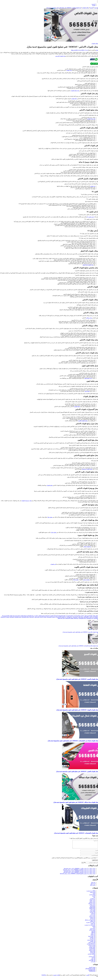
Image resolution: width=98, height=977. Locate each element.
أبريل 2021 (93, 883)
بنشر (94, 897)
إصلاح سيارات (92, 894)
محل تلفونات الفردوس (60, 56)
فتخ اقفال (93, 932)
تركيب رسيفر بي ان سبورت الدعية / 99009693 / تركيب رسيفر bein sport (79, 871)
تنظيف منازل (92, 911)
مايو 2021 (93, 882)
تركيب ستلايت (92, 902)
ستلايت (93, 926)
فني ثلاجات (92, 935)
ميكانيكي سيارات (91, 953)
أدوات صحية (92, 892)
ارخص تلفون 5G (86, 615)
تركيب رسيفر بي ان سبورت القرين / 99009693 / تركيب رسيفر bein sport (79, 868)
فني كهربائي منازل (91, 940)
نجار (94, 955)
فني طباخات (92, 937)
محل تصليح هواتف (19, 617)
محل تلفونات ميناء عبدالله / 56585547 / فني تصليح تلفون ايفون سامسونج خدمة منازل (75, 802)
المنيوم (93, 895)
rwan (97, 50)
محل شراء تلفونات (92, 618)
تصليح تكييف (92, 906)
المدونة (93, 5)
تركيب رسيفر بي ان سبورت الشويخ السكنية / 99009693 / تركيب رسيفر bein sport (77, 873)
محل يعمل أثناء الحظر (62, 618)
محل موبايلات (89, 317)
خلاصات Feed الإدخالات (90, 968)
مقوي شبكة (75, 579)
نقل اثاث (93, 957)
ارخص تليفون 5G (90, 216)
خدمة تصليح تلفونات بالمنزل (23, 615)
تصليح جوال (49, 517)
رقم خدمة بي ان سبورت (90, 924)
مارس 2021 (92, 885)
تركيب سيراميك (91, 903)
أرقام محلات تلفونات (94, 615)
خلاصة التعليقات (91, 969)
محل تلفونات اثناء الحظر (88, 264)
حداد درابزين (92, 914)
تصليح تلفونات (77, 406)
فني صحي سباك (91, 936)
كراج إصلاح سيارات (91, 943)
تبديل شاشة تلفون (88, 378)
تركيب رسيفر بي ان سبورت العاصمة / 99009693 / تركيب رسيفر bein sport (79, 869)
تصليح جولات (53, 532)
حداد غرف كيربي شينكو (90, 919)
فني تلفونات (92, 186)
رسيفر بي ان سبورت (90, 922)
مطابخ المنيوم (92, 948)
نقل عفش (93, 959)
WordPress (44, 975)
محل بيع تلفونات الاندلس (63, 617)
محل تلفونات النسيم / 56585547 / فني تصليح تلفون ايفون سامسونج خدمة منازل (77, 679)
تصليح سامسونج (44, 615)
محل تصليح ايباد (45, 617)
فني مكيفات (92, 941)
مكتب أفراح (92, 952)
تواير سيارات (92, 912)
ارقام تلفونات (74, 98)
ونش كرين (93, 961)
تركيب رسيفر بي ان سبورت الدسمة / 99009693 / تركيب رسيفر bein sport (79, 872)
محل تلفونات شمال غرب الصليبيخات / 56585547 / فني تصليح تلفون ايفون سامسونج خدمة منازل (73, 740)
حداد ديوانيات (92, 917)
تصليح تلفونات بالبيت (52, 615)
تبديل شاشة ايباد (78, 615)
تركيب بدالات (92, 900)
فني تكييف (93, 933)
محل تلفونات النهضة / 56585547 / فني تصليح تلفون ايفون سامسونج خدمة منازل (77, 710)
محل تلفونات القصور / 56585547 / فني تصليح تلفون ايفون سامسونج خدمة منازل (77, 771)
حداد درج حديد (92, 916)
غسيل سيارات (92, 929)
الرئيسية (93, 4)
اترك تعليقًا (73, 50)
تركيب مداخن (92, 904)
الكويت (87, 975)
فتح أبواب (93, 931)
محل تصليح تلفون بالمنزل (36, 617)
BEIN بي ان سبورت (91, 890)
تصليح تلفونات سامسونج (87, 469)
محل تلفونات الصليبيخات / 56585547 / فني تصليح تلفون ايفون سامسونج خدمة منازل (76, 833)
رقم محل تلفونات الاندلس (11, 615)
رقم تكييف (93, 923)
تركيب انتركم (92, 899)
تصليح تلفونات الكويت (82, 420)
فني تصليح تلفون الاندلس (80, 617)
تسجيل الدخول (92, 967)
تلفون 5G (38, 615)
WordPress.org (92, 971)
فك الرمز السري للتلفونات (90, 617)
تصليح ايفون (87, 391)
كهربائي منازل (92, 946)
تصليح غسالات (92, 908)
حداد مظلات (92, 921)
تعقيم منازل (92, 909)
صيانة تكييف (92, 928)
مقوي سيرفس (86, 579)
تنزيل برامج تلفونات (32, 615)
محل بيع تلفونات (71, 617)
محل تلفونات (69, 70)
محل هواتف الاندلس (71, 618)
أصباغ (94, 893)
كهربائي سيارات (91, 945)
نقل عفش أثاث (92, 960)
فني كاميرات (92, 938)
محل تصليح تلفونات (75, 90)
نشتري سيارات (92, 956)
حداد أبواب (93, 913)
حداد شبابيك (92, 918)
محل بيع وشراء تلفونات (26, 500)
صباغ (94, 927)
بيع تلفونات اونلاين (87, 546)
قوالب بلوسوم (56, 975)
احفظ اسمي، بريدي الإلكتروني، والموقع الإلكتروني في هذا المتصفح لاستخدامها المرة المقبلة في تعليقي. (74, 857)
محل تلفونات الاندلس (7, 617)
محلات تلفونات (95, 43)
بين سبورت (92, 898)
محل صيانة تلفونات (91, 118)
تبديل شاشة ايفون (71, 615)
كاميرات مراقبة (91, 942)
